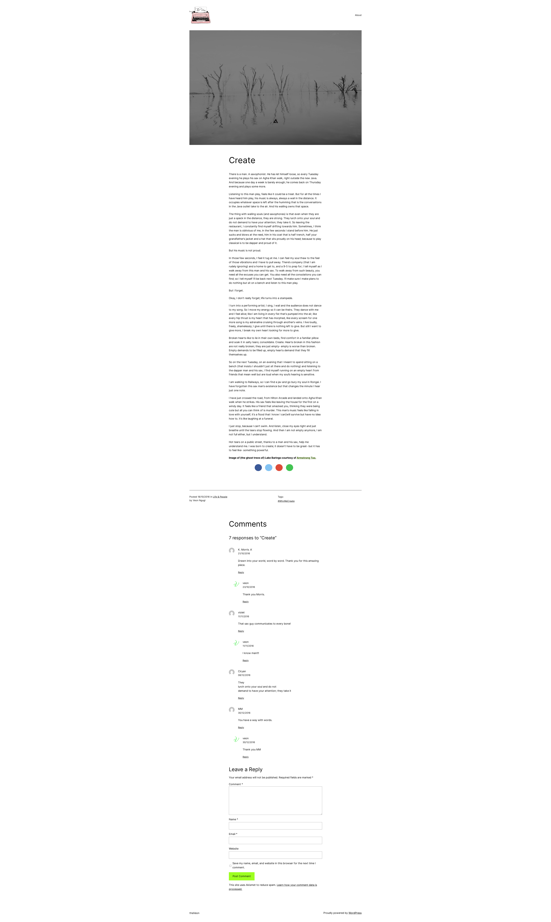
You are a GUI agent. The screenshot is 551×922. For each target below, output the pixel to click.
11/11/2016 (243, 616)
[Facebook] (258, 467)
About (358, 15)
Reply (241, 572)
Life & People (220, 496)
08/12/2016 (244, 675)
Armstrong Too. (306, 457)
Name (233, 819)
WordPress (355, 912)
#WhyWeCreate (286, 501)
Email (233, 833)
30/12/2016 (244, 712)
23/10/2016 (249, 587)
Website (233, 848)
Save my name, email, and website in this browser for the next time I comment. (274, 865)
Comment (236, 784)
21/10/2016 (244, 553)
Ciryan (242, 671)
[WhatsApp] (289, 467)
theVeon (194, 913)
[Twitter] (268, 467)
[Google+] (279, 467)
